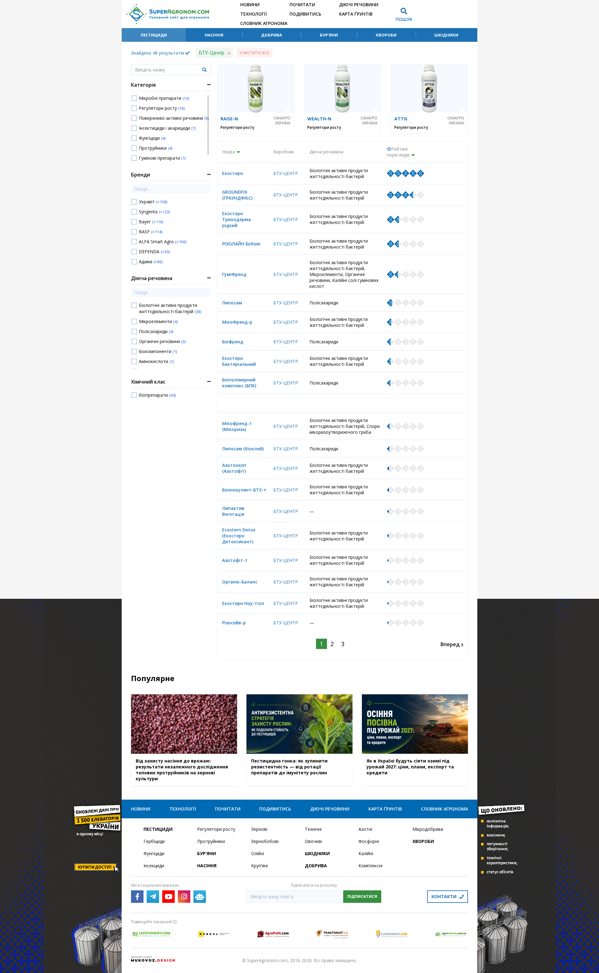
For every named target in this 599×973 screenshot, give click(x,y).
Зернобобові (265, 841)
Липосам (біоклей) (243, 449)
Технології (253, 14)
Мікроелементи (158, 321)
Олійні (257, 853)
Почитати (302, 4)
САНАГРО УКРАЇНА (282, 121)
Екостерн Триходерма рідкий (236, 219)
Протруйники (156, 148)
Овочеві (313, 841)
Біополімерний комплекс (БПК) (239, 383)
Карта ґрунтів (356, 14)
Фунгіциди (152, 138)
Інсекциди (154, 866)
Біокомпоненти (158, 351)
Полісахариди (156, 331)
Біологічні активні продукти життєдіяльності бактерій (170, 308)
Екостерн (232, 173)
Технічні (313, 829)
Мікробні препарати (164, 98)
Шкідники (446, 35)
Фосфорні (368, 841)
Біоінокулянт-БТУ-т (244, 490)
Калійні (365, 853)
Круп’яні (259, 866)
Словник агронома (263, 23)
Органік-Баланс (239, 582)
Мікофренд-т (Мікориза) (237, 426)
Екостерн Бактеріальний (239, 361)
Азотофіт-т (235, 560)
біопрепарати (157, 395)
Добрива (271, 35)
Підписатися (362, 896)
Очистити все (254, 53)
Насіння (214, 35)
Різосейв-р (234, 623)
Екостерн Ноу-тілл (243, 603)
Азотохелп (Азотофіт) (234, 468)
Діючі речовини (358, 4)
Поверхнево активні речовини (174, 118)
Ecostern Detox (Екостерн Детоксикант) (239, 536)
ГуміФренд (234, 274)
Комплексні (370, 866)
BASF (151, 232)
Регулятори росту (162, 108)
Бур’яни (329, 35)
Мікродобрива (427, 829)
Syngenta (154, 212)
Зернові (259, 829)
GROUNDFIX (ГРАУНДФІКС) (237, 195)
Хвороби (386, 35)
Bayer (151, 222)
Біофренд (232, 342)
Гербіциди (154, 841)
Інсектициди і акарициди (167, 128)
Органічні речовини (162, 341)
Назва (228, 152)
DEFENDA (154, 251)
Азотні (365, 829)
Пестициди (154, 35)
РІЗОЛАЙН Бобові (241, 244)
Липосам (232, 303)
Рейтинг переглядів (398, 152)
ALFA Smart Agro (163, 241)
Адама (151, 261)
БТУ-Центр (285, 173)
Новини (250, 4)
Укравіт (153, 202)
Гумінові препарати (162, 158)
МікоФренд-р (237, 322)
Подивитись (305, 14)
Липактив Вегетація (233, 511)
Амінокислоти (156, 361)
